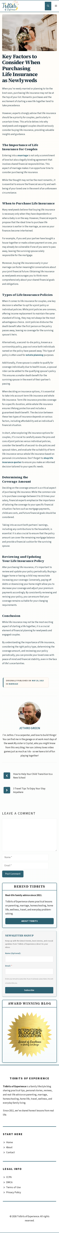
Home (9, 1142)
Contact (10, 1152)
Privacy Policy (13, 1192)
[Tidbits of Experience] (10, 6)
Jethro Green (29, 728)
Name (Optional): (13, 953)
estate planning (34, 355)
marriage (23, 155)
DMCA (9, 1182)
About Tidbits (29, 921)
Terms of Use (13, 1187)
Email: (8, 965)
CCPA (9, 1177)
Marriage (13, 684)
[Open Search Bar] (48, 6)
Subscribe (29, 990)
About (9, 1147)
